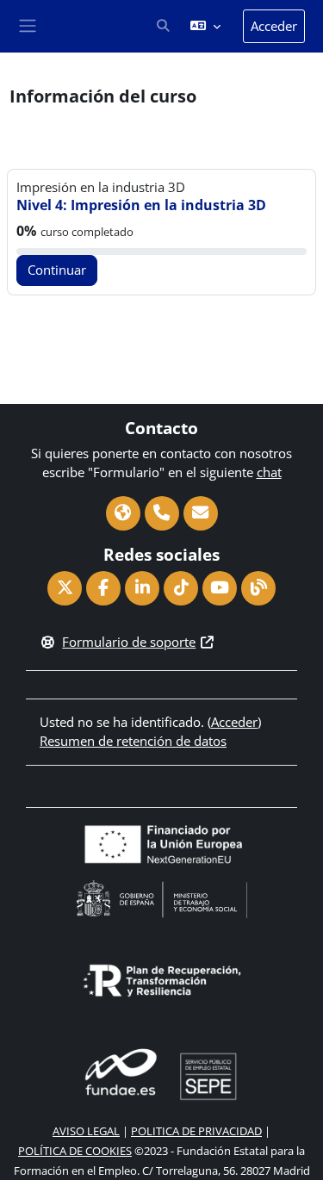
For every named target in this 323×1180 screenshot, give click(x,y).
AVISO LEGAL (86, 1131)
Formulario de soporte (129, 641)
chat (269, 472)
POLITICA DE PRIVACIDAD (196, 1131)
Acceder (274, 25)
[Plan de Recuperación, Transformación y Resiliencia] (162, 978)
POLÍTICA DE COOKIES (75, 1150)
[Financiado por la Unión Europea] (162, 842)
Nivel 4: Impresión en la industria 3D (141, 205)
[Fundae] (162, 1074)
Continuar (57, 269)
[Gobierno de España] (162, 897)
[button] (162, 26)
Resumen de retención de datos (133, 740)
